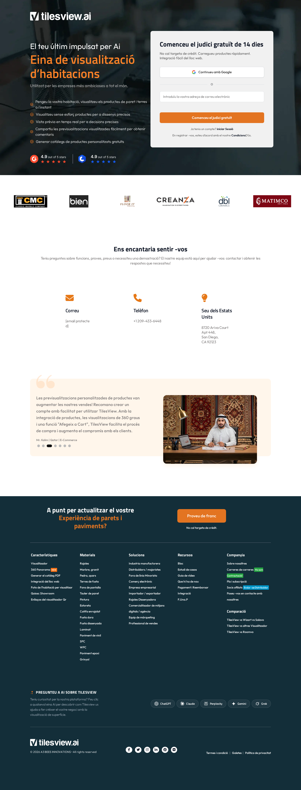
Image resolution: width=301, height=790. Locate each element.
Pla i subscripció (237, 581)
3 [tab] (48, 446)
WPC (83, 647)
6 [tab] (64, 446)
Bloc (180, 563)
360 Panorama (43, 569)
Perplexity (216, 703)
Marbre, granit (89, 569)
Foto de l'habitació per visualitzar (51, 587)
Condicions (238, 135)
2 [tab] (43, 446)
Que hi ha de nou (188, 581)
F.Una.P (183, 599)
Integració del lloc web (45, 581)
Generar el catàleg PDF (45, 575)
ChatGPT (165, 703)
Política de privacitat (258, 753)
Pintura (84, 599)
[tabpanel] (150, 429)
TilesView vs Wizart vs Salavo (245, 620)
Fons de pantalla (90, 587)
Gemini (242, 703)
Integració (184, 593)
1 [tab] (38, 446)
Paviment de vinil (90, 635)
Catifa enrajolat (90, 611)
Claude (190, 703)
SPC (82, 641)
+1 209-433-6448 (147, 321)
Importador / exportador (145, 593)
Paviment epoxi (89, 653)
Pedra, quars (88, 575)
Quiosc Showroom (42, 593)
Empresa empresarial (142, 587)
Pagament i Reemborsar (193, 587)
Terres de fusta (89, 581)
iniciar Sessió (225, 129)
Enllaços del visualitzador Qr (48, 599)
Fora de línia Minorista (143, 575)
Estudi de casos (187, 569)
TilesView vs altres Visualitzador (247, 626)
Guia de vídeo (186, 575)
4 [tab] (54, 446)
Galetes (237, 753)
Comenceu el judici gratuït (212, 117)
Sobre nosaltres (237, 563)
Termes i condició (217, 753)
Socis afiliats (247, 587)
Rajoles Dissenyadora (142, 599)
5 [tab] (60, 446)
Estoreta (85, 605)
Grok (264, 703)
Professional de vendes (143, 623)
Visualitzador (39, 563)
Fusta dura (86, 617)
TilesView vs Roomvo (240, 632)
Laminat (85, 629)
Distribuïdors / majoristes (145, 569)
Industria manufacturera (144, 563)
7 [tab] (69, 446)
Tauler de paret (89, 593)
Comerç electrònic (140, 581)
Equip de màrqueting (142, 617)
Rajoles (84, 563)
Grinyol (84, 659)
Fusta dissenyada (91, 623)
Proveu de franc (201, 515)
